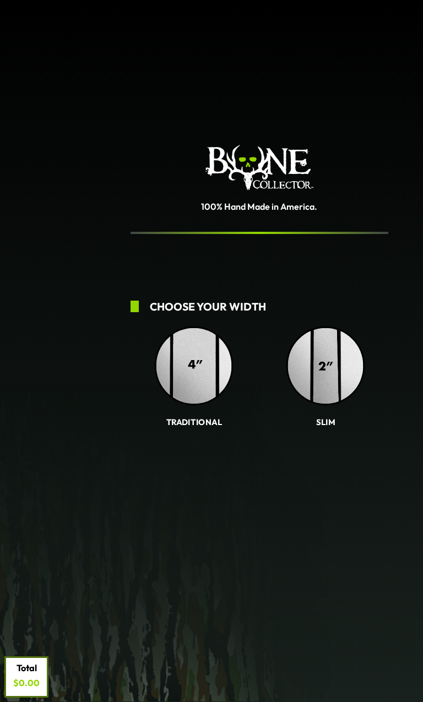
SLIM (325, 422)
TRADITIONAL (194, 422)
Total (27, 667)
